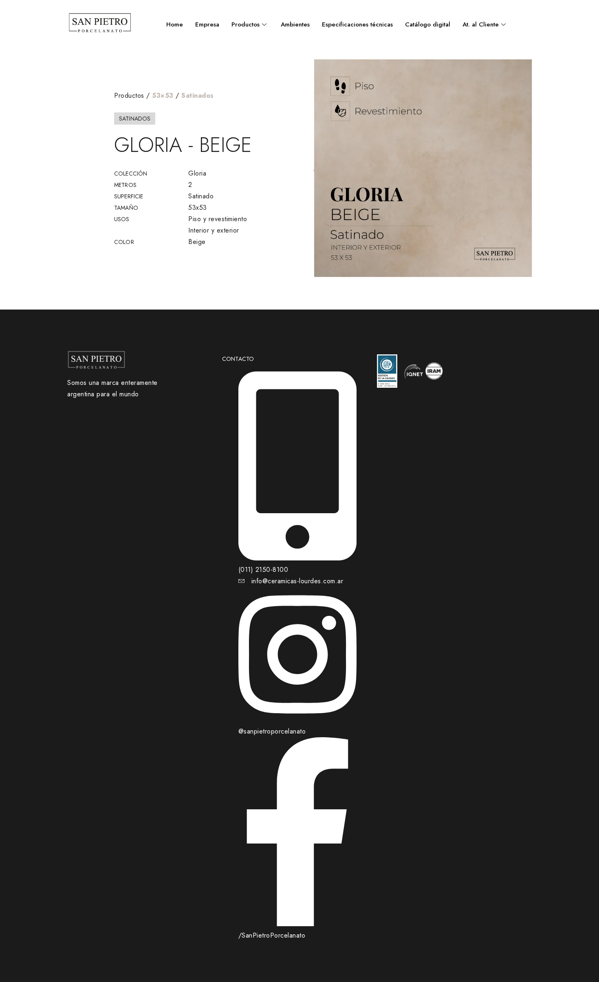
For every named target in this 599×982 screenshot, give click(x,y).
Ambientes (295, 24)
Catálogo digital (427, 24)
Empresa (207, 24)
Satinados (197, 95)
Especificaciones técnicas (357, 24)
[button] (317, 170)
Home (174, 24)
